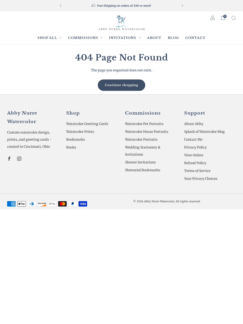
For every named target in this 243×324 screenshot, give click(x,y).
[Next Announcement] (182, 6)
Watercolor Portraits (141, 139)
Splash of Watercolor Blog (204, 132)
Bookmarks (75, 139)
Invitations (122, 38)
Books (71, 147)
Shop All (47, 38)
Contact (195, 38)
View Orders (193, 155)
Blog (173, 38)
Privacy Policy (195, 147)
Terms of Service (197, 171)
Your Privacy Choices (200, 178)
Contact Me (193, 139)
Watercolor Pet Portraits (144, 124)
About (154, 38)
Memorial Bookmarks (142, 170)
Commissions (83, 38)
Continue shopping (121, 85)
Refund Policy (195, 163)
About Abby (193, 124)
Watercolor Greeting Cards (87, 124)
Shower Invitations (140, 162)
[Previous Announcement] (60, 6)
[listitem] (121, 5)
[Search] (233, 17)
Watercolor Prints (80, 132)
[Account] (212, 17)
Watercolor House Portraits (146, 132)
